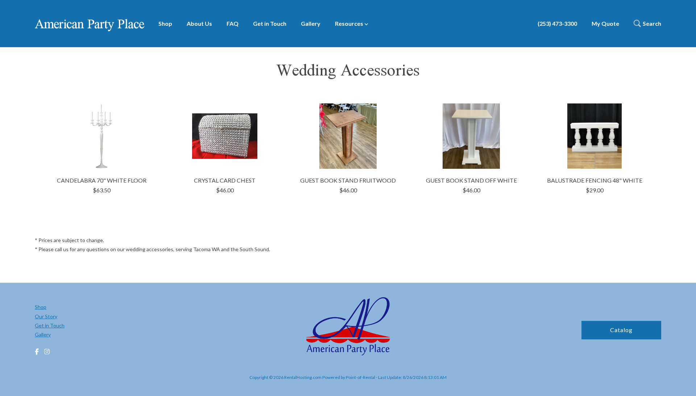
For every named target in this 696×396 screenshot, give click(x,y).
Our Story (46, 316)
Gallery (310, 23)
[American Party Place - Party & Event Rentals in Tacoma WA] (348, 327)
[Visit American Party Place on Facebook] (37, 352)
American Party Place (89, 23)
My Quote (605, 23)
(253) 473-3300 (557, 23)
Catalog (621, 329)
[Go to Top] (682, 382)
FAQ (233, 23)
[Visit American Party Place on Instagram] (47, 352)
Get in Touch (269, 23)
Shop (165, 23)
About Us (199, 23)
